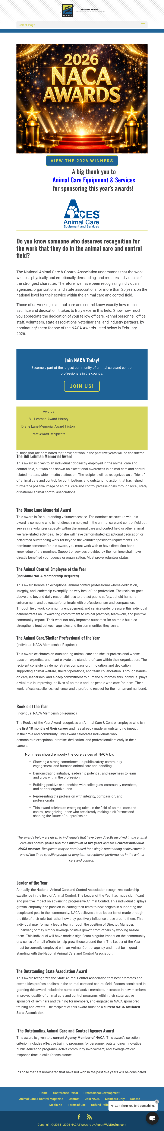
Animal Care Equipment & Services (94, 179)
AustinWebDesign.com (110, 1124)
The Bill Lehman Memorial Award (44, 456)
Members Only (115, 1099)
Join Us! (82, 386)
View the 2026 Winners (82, 160)
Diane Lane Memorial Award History (48, 426)
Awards (48, 411)
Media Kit (55, 1105)
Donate (135, 1099)
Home (44, 1093)
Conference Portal (65, 1093)
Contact (74, 1099)
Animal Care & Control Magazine (41, 1099)
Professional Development (101, 1093)
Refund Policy (100, 1105)
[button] (152, 1118)
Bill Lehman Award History (49, 419)
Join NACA (92, 1099)
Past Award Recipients (48, 434)
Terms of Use (77, 1105)
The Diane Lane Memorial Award (43, 510)
